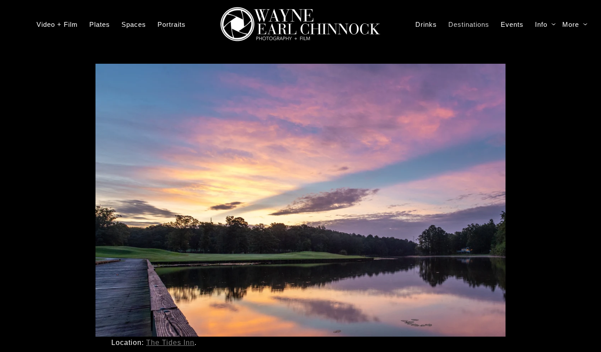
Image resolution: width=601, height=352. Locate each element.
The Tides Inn (170, 342)
